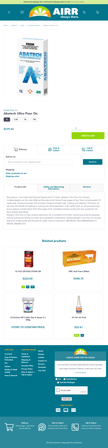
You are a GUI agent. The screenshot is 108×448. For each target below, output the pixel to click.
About (40, 351)
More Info (29, 267)
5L (25, 120)
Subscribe (67, 399)
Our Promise (80, 373)
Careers (41, 354)
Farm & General (11, 375)
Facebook (42, 367)
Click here (74, 2)
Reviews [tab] (87, 187)
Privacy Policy (27, 369)
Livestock (14, 25)
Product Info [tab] (20, 187)
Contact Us (42, 361)
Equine (7, 366)
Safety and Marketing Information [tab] (53, 188)
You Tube (42, 370)
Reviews (41, 364)
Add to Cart (29, 273)
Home (5, 25)
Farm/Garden (71, 379)
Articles (41, 357)
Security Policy (27, 366)
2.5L (16, 120)
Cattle (22, 25)
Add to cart (88, 135)
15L (34, 120)
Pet (6, 363)
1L (7, 120)
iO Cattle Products (34, 25)
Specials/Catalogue (67, 382)
